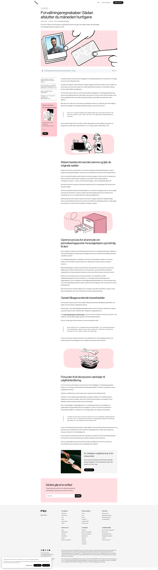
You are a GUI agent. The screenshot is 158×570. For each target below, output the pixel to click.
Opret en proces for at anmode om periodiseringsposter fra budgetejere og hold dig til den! (49, 86)
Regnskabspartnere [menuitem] (106, 515)
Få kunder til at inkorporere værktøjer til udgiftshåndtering (48, 97)
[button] (42, 71)
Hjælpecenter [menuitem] (64, 532)
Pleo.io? (108, 2)
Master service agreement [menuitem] (108, 530)
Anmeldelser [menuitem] (64, 536)
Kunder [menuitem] (63, 538)
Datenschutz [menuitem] (105, 532)
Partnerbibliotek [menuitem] (106, 519)
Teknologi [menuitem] (84, 541)
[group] (79, 71)
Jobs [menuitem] (83, 515)
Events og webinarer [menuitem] (66, 539)
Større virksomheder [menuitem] (86, 534)
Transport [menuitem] (84, 543)
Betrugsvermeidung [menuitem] (106, 534)
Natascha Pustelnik (64, 21)
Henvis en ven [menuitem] (85, 523)
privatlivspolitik (30, 559)
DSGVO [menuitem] (103, 538)
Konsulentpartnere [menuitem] (106, 517)
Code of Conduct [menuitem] (106, 539)
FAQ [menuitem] (62, 517)
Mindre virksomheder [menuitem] (86, 532)
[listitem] (49, 124)
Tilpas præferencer (29, 565)
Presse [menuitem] (83, 517)
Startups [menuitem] (84, 530)
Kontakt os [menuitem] (84, 519)
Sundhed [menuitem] (84, 538)
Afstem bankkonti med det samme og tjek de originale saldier (47, 80)
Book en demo (118, 2)
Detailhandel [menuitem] (85, 536)
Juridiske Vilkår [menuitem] (85, 521)
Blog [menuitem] (62, 530)
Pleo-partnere (45, 8)
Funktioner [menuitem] (63, 513)
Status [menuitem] (63, 523)
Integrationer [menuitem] (64, 521)
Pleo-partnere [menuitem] (105, 513)
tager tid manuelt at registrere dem (74, 314)
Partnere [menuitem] (63, 534)
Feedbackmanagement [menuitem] (107, 536)
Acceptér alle (37, 565)
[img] (112, 71)
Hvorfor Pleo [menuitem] (64, 515)
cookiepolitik (36, 559)
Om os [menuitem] (83, 513)
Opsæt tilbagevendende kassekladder (46, 92)
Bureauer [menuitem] (84, 539)
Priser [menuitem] (62, 519)
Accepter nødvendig (46, 565)
